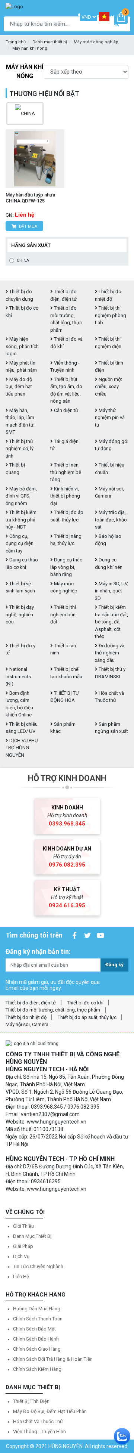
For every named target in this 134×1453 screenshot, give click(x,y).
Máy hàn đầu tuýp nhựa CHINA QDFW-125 (30, 198)
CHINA (23, 260)
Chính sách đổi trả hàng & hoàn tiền (53, 1359)
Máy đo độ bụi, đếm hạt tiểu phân (19, 387)
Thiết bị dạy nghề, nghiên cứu (20, 614)
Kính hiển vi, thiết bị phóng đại (65, 496)
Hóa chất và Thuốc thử (38, 1421)
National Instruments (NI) (18, 676)
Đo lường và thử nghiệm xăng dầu (109, 653)
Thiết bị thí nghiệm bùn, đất (63, 614)
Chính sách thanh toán (38, 1319)
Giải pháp (23, 1246)
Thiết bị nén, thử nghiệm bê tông (65, 472)
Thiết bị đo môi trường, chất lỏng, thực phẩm (53, 1010)
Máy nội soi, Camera (27, 1024)
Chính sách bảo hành (36, 1339)
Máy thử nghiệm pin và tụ (110, 418)
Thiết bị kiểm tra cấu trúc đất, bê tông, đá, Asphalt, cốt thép (111, 621)
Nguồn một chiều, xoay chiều (108, 387)
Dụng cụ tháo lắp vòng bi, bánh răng (66, 567)
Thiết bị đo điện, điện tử (31, 1003)
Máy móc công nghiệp (96, 42)
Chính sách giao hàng (37, 1349)
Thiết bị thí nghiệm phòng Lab (110, 315)
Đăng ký (114, 964)
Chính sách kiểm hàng (37, 1369)
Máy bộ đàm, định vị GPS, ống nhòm (21, 496)
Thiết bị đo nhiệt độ (26, 1017)
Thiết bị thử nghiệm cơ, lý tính (20, 449)
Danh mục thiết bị (49, 42)
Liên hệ (21, 1276)
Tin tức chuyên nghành (38, 1266)
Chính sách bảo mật (34, 1329)
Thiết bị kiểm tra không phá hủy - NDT (21, 519)
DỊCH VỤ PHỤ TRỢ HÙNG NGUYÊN (22, 748)
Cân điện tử (65, 410)
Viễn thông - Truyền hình (39, 1431)
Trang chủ (16, 42)
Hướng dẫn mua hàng (36, 1308)
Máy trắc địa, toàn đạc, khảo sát (111, 519)
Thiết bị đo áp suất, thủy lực (87, 1017)
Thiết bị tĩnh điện (31, 1401)
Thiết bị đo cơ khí (85, 1003)
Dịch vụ (21, 1256)
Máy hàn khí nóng (29, 48)
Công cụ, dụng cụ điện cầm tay (20, 543)
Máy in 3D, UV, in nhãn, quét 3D (111, 591)
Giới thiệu (23, 1226)
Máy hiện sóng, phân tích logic (22, 346)
